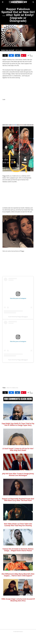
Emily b (9, 387)
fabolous (15, 387)
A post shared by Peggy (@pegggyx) (18, 316)
